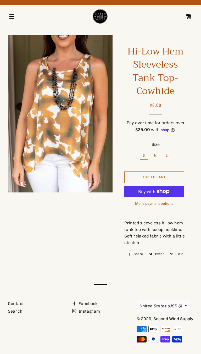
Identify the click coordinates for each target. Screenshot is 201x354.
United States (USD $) (160, 305)
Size (156, 144)
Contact (16, 303)
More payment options (154, 203)
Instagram (88, 311)
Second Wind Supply (173, 318)
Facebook (87, 303)
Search (15, 311)
